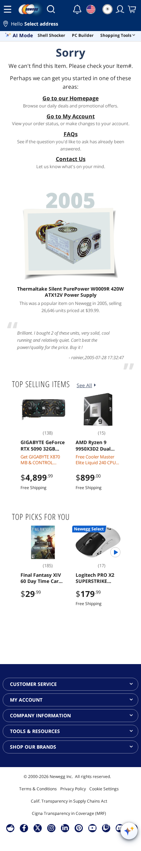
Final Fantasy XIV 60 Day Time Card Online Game (41, 578)
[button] (70, 24)
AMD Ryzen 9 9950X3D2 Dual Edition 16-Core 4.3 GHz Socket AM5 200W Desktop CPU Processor (98, 445)
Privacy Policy (73, 789)
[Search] (50, 9)
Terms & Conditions (38, 789)
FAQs (71, 134)
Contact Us (71, 159)
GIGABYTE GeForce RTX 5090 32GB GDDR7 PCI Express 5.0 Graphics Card (43, 445)
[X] (38, 828)
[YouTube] (92, 828)
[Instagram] (51, 828)
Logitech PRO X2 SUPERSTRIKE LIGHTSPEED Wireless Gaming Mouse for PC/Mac (97, 578)
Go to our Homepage (70, 98)
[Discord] (120, 828)
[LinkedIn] (65, 828)
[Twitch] (106, 828)
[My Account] (120, 9)
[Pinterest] (79, 828)
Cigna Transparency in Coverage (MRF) (69, 813)
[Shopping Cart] (132, 9)
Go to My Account (71, 116)
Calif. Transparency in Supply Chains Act (69, 801)
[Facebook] (24, 828)
